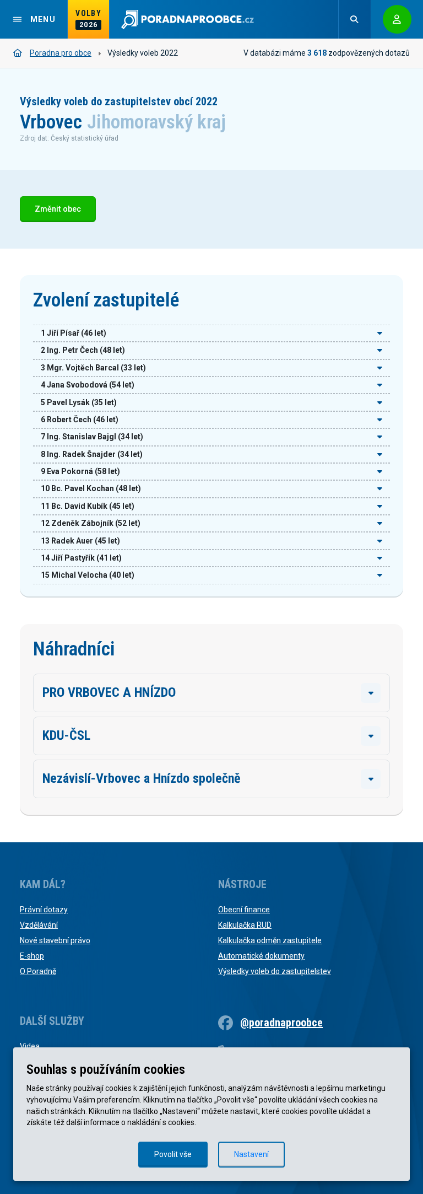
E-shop (32, 955)
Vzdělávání (39, 925)
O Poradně (38, 971)
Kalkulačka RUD (245, 925)
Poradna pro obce (60, 53)
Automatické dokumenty (261, 955)
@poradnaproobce (281, 1022)
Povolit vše (173, 1154)
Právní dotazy (44, 909)
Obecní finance (244, 909)
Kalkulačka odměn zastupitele (270, 940)
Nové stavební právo (55, 940)
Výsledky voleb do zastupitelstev (274, 971)
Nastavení (251, 1154)
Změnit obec (58, 209)
